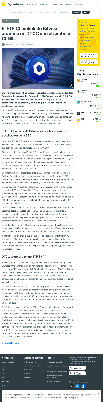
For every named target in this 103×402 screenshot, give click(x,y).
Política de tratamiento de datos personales (55, 376)
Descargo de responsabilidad (57, 372)
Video (31, 12)
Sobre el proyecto (30, 362)
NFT (56, 12)
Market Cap (57, 4)
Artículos (44, 4)
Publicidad (28, 370)
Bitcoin (39, 12)
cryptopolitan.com (10, 343)
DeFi (48, 12)
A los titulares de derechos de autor (57, 367)
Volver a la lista (11, 21)
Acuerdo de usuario (53, 381)
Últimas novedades (17, 12)
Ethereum (65, 12)
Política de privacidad (54, 362)
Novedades (31, 4)
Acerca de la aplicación (32, 366)
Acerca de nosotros (74, 4)
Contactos (27, 374)
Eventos (27, 378)
